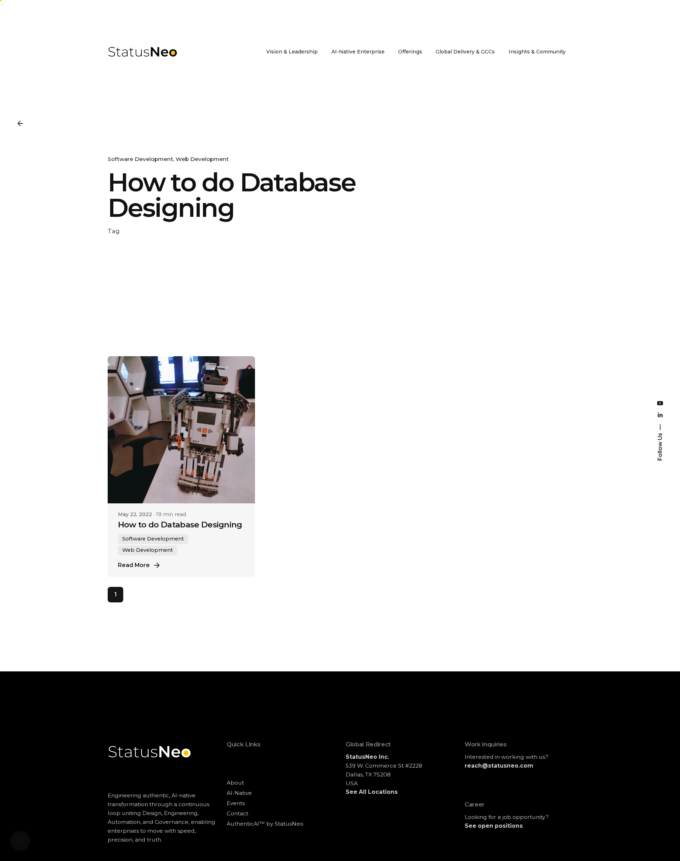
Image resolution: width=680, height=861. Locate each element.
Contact (237, 813)
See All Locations (372, 791)
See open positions (494, 825)
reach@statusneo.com (499, 765)
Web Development (202, 159)
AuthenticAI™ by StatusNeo (265, 823)
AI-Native (239, 793)
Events (236, 803)
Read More (134, 565)
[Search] (20, 841)
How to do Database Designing (180, 525)
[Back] (20, 123)
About (235, 782)
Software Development (140, 159)
